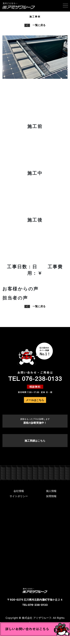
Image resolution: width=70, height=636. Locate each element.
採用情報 (51, 496)
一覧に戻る (39, 25)
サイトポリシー (19, 496)
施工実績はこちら (35, 440)
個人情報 (51, 491)
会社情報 (19, 491)
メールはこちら (35, 400)
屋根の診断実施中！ (35, 421)
